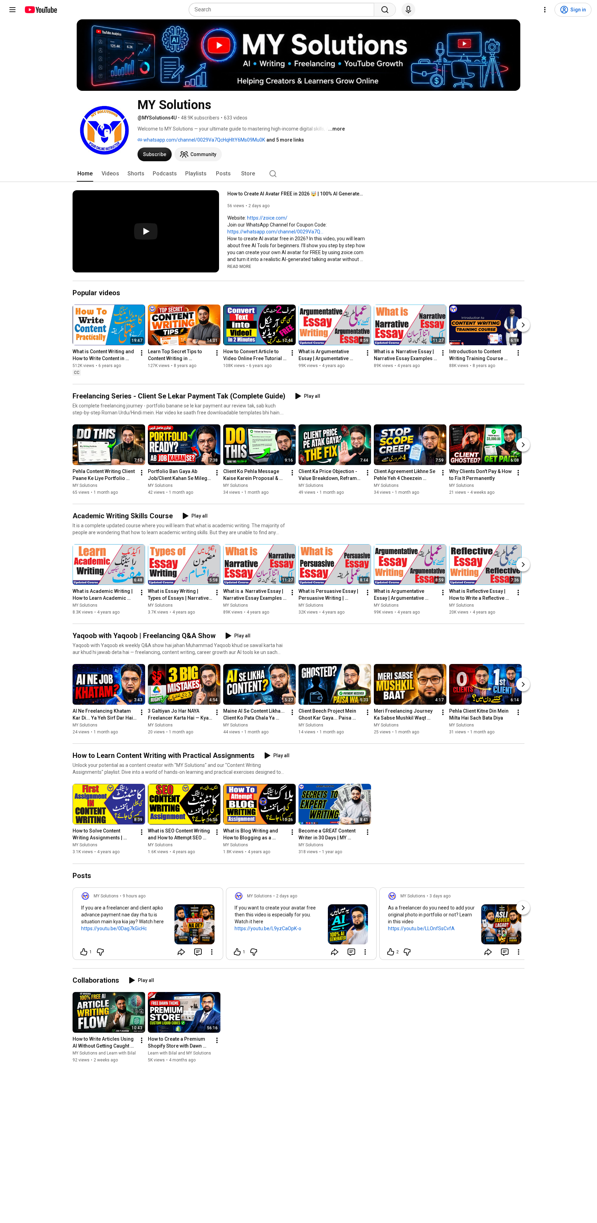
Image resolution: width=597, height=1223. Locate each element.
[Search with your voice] (408, 10)
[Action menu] (212, 952)
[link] (148, 926)
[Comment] (198, 952)
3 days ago (440, 896)
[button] (239, 266)
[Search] (385, 10)
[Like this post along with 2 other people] (390, 951)
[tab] (85, 173)
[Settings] (545, 10)
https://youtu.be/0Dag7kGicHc (114, 928)
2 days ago (286, 896)
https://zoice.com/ (267, 218)
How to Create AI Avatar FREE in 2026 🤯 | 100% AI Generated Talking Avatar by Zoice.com (296, 193)
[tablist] (298, 173)
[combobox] (283, 10)
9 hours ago (134, 896)
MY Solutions (85, 485)
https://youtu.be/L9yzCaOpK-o (268, 928)
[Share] (181, 952)
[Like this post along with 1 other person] (83, 951)
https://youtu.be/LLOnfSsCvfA (421, 928)
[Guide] (12, 10)
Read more (239, 266)
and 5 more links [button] (285, 140)
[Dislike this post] (100, 951)
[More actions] (142, 353)
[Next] (523, 325)
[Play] (146, 231)
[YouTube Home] (40, 9)
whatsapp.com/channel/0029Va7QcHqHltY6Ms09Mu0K (203, 140)
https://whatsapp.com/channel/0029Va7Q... (275, 231)
